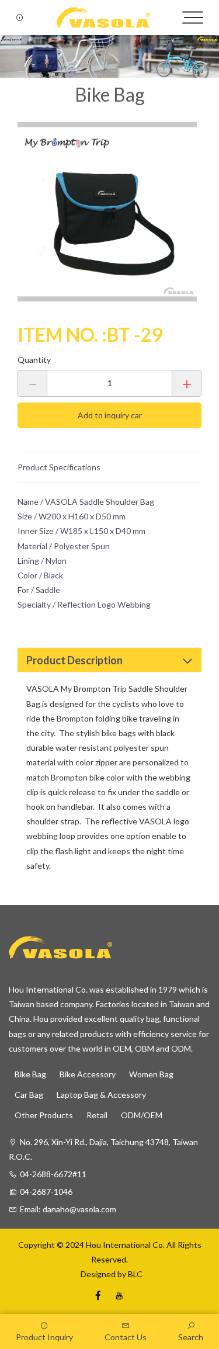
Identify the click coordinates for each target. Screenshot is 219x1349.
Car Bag (29, 1095)
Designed (96, 1274)
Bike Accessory (88, 1074)
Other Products (44, 1115)
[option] (109, 211)
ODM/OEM (141, 1115)
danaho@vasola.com (79, 1209)
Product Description (74, 660)
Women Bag (151, 1074)
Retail (96, 1115)
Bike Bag (30, 1074)
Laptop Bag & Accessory (101, 1095)
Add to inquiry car (110, 415)
